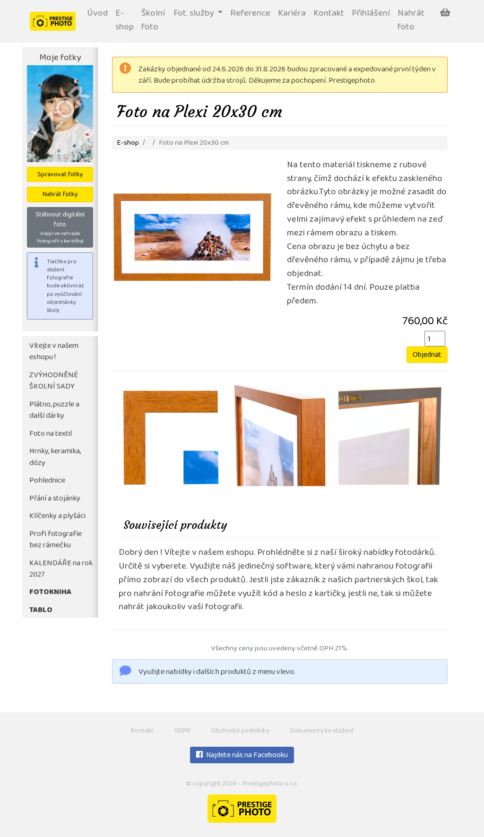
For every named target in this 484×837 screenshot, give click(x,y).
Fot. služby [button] (194, 14)
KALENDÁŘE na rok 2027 (61, 569)
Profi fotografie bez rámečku (55, 540)
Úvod (97, 14)
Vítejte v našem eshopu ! (53, 352)
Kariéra (292, 14)
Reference (250, 14)
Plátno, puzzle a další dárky (54, 410)
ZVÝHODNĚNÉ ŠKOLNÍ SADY (53, 381)
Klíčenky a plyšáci (57, 516)
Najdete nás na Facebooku (246, 755)
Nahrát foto (411, 21)
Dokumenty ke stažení (322, 731)
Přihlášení (371, 14)
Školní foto (153, 21)
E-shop (124, 21)
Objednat (427, 355)
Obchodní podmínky (240, 731)
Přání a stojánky (54, 499)
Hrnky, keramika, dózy (55, 457)
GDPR (182, 731)
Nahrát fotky (60, 195)
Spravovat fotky (60, 175)
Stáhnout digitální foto (60, 227)
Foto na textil (50, 434)
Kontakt (328, 14)
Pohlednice (47, 481)
